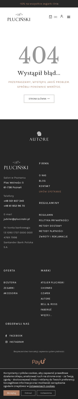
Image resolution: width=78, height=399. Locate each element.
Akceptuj (11, 393)
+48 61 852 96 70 (14, 205)
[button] (68, 17)
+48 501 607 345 (14, 200)
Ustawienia (46, 393)
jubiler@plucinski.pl (17, 219)
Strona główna (37, 98)
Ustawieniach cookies (42, 386)
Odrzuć (28, 393)
